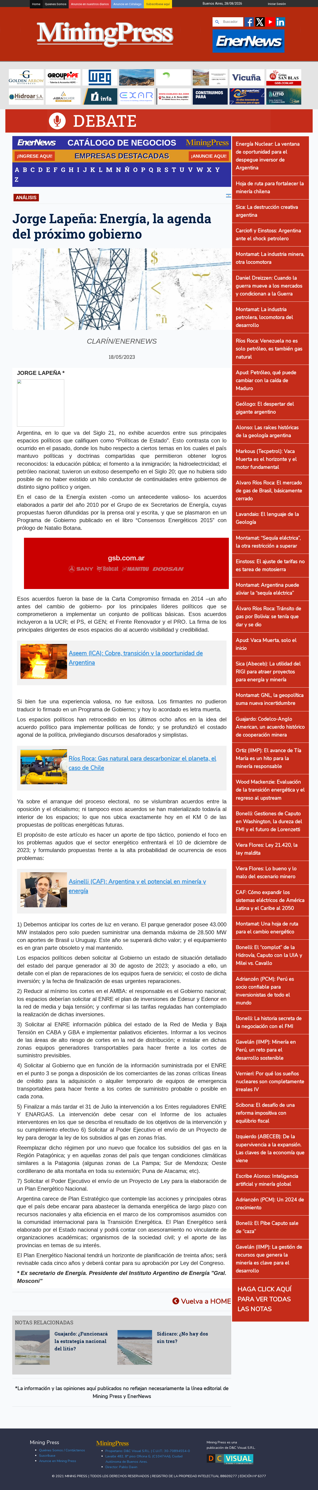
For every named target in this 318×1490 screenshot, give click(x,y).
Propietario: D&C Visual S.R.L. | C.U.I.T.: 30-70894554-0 (147, 1451)
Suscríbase (47, 1455)
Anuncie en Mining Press (57, 1461)
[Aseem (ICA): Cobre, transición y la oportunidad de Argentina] (120, 677)
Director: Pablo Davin (121, 1467)
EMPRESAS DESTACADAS (121, 156)
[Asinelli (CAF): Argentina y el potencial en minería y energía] (120, 905)
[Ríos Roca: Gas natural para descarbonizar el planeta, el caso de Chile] (120, 782)
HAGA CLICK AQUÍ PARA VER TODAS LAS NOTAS (264, 1299)
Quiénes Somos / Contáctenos (62, 1450)
